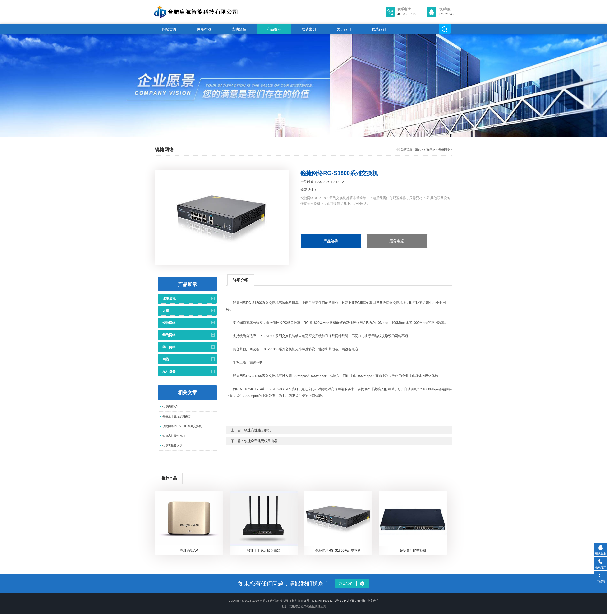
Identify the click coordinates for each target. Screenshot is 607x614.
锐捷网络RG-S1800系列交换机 (182, 426)
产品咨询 (331, 241)
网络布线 (204, 29)
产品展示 (274, 29)
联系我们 (379, 29)
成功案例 (309, 29)
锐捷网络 (444, 149)
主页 (418, 149)
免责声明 (373, 600)
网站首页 (169, 29)
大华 (165, 311)
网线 (165, 359)
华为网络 (169, 335)
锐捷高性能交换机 (173, 436)
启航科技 (360, 600)
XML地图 (348, 600)
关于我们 (344, 29)
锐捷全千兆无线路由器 (176, 416)
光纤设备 (169, 371)
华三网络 (169, 347)
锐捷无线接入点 (172, 445)
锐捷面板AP (170, 406)
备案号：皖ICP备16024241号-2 (321, 600)
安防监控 (239, 29)
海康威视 (169, 298)
